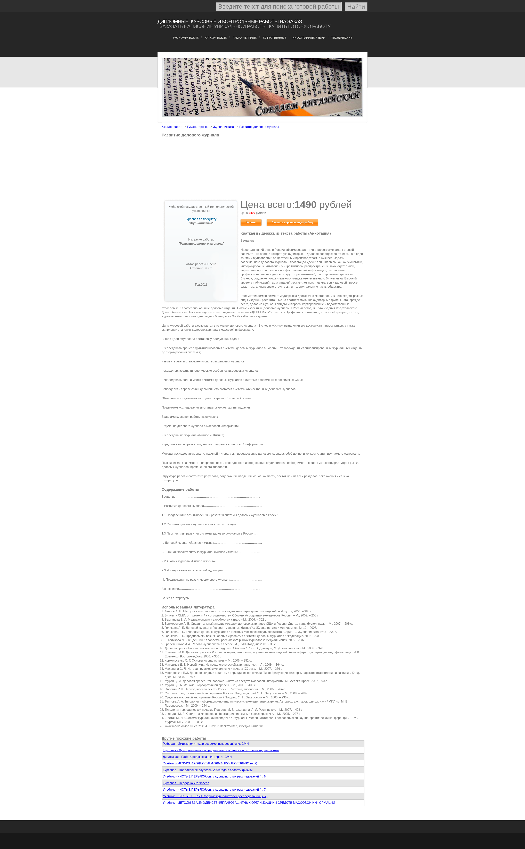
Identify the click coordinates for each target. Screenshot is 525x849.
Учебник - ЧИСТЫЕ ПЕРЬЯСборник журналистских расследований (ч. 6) (215, 776)
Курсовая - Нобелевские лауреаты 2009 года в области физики (207, 770)
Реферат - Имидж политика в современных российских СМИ (206, 743)
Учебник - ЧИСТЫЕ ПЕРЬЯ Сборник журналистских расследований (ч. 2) (215, 796)
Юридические (216, 37)
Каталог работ (172, 126)
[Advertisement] (263, 170)
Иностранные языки (308, 37)
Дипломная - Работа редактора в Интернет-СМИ (197, 756)
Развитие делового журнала (259, 126)
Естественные (274, 37)
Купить (251, 222)
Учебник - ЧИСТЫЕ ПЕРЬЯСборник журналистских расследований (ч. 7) (215, 789)
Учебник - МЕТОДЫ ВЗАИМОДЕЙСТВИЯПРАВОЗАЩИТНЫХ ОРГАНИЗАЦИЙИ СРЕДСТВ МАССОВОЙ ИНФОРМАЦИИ (249, 802)
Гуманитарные (245, 37)
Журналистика (223, 126)
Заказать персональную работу (292, 222)
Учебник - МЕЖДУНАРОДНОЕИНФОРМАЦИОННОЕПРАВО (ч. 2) (210, 763)
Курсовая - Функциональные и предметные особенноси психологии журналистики (221, 750)
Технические (341, 37)
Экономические (185, 37)
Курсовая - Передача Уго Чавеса (186, 783)
